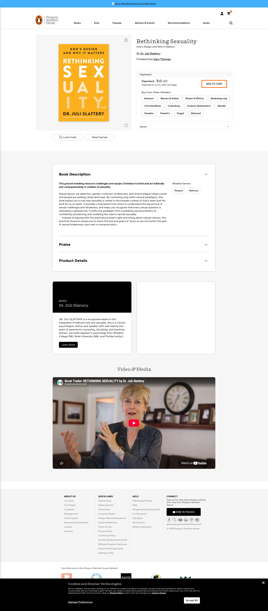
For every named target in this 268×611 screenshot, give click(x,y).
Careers (68, 526)
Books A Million (195, 98)
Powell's (165, 113)
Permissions (138, 522)
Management (71, 513)
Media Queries (105, 505)
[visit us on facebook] (169, 519)
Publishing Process (142, 500)
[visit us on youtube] (180, 519)
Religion (178, 190)
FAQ (134, 505)
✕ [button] (263, 583)
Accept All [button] (192, 600)
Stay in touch (185, 512)
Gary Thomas (162, 59)
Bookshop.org (219, 98)
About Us (70, 496)
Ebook (184, 126)
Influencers (104, 509)
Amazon (149, 98)
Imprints (68, 531)
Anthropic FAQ (105, 553)
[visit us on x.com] (174, 519)
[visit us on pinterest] (191, 519)
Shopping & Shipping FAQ (146, 509)
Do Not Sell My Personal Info (112, 539)
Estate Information (142, 526)
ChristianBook (152, 106)
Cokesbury (174, 106)
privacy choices (159, 593)
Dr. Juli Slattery (150, 54)
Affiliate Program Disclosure (112, 544)
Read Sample (99, 137)
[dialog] (134, 595)
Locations (69, 509)
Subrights (137, 518)
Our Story (69, 500)
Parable (148, 113)
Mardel (221, 106)
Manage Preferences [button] (80, 602)
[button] (77, 23)
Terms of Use (105, 526)
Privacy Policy (105, 531)
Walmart (196, 113)
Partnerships (105, 500)
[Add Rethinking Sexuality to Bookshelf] (126, 40)
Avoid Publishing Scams (110, 548)
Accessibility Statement (76, 522)
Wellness (193, 190)
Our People (70, 505)
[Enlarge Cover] (126, 125)
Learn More (70, 345)
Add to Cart (214, 84)
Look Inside (69, 137)
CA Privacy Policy (107, 535)
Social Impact (71, 518)
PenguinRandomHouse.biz (112, 518)
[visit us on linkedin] (185, 519)
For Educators (139, 513)
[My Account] (221, 12)
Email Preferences (107, 522)
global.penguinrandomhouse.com (184, 524)
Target (180, 113)
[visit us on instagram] (197, 519)
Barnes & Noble (170, 98)
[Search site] (231, 23)
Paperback (184, 74)
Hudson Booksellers (199, 106)
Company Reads (106, 513)
